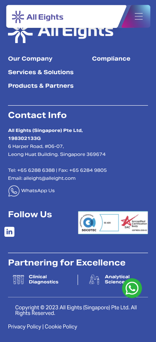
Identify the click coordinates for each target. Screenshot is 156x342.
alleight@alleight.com (50, 178)
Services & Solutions (41, 73)
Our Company (30, 59)
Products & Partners (41, 86)
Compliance (111, 59)
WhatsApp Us (37, 191)
